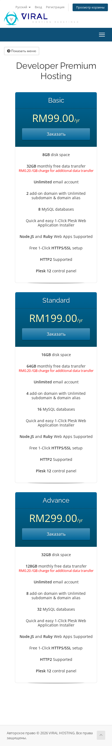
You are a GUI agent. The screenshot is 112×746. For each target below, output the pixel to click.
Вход (38, 7)
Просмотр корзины (90, 7)
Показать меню (23, 51)
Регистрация (55, 7)
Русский (21, 7)
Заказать (56, 134)
